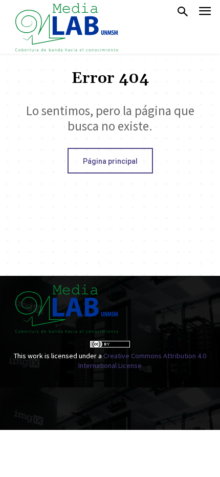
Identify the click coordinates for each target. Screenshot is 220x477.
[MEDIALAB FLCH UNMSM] (66, 27)
